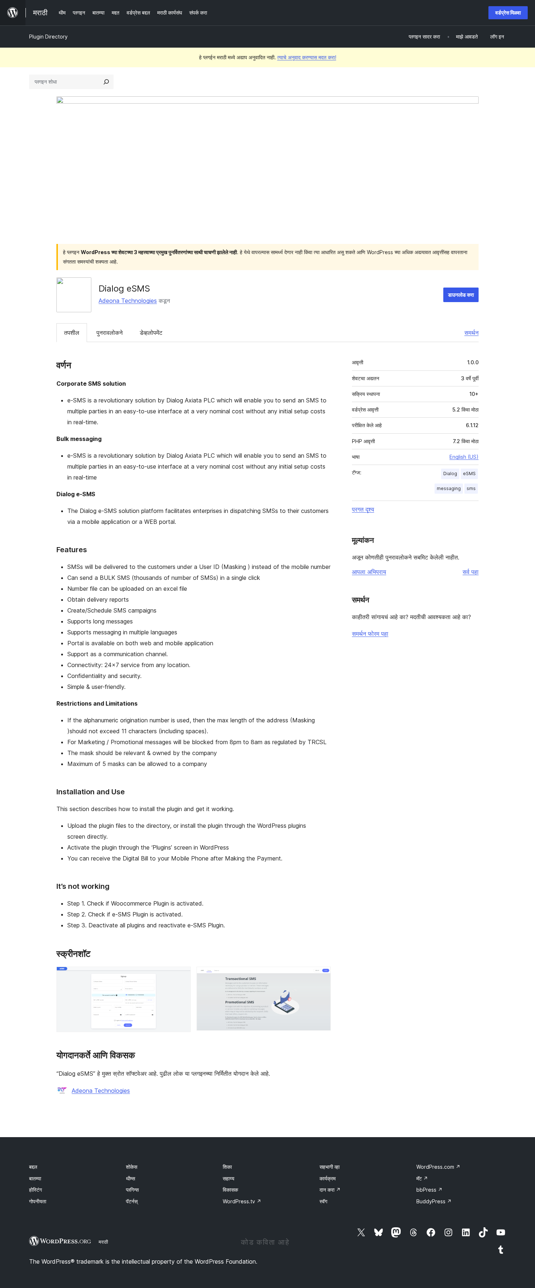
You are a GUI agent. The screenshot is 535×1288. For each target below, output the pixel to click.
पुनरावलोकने (109, 332)
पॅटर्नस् (132, 1201)
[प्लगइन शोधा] (106, 82)
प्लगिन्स (132, 1190)
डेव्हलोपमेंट (151, 332)
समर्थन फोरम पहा (370, 633)
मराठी (103, 1242)
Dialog (450, 473)
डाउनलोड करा (461, 295)
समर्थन (471, 332)
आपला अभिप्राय (369, 571)
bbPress (429, 1190)
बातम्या (35, 1178)
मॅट (422, 1178)
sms (471, 488)
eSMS (469, 473)
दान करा (330, 1190)
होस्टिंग (35, 1190)
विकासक (230, 1190)
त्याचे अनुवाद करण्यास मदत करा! (306, 57)
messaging (449, 488)
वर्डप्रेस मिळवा (508, 12)
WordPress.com (438, 1167)
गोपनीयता (37, 1201)
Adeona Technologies (128, 300)
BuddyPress (434, 1201)
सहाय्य (228, 1178)
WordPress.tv (242, 1201)
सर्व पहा (471, 571)
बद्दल (33, 1167)
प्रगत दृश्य (363, 509)
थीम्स (130, 1178)
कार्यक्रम (328, 1178)
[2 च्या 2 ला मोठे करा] (321, 976)
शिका (227, 1167)
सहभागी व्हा (330, 1167)
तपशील (71, 332)
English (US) (464, 457)
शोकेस (131, 1167)
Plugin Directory (48, 36)
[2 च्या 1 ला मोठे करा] (181, 976)
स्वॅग (323, 1201)
